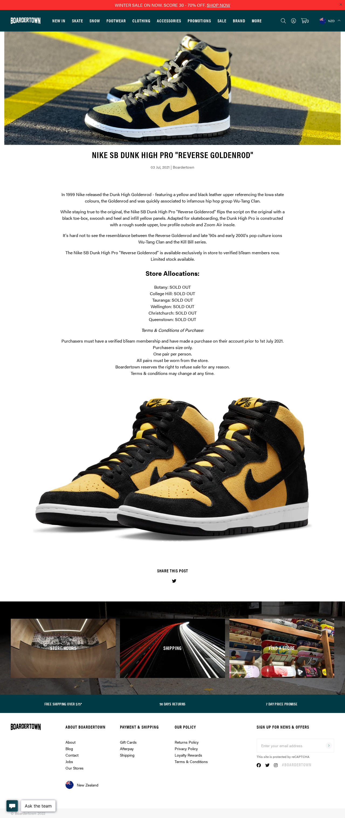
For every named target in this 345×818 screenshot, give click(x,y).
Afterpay (127, 748)
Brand (239, 21)
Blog (69, 748)
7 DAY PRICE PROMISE (282, 703)
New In (58, 21)
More (257, 21)
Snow (94, 21)
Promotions (199, 21)
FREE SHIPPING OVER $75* (63, 703)
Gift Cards (128, 742)
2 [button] (167, 542)
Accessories (169, 21)
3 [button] (172, 542)
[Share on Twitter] (174, 581)
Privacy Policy (186, 748)
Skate (77, 21)
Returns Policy (187, 742)
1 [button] (162, 542)
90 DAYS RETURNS (173, 703)
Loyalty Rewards (188, 755)
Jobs (69, 761)
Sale (222, 21)
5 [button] (182, 542)
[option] (172, 469)
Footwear (116, 21)
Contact (71, 755)
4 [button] (177, 542)
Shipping (127, 755)
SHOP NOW (218, 5)
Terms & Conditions (191, 761)
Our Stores (74, 768)
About (70, 742)
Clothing (141, 21)
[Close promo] (340, 4)
